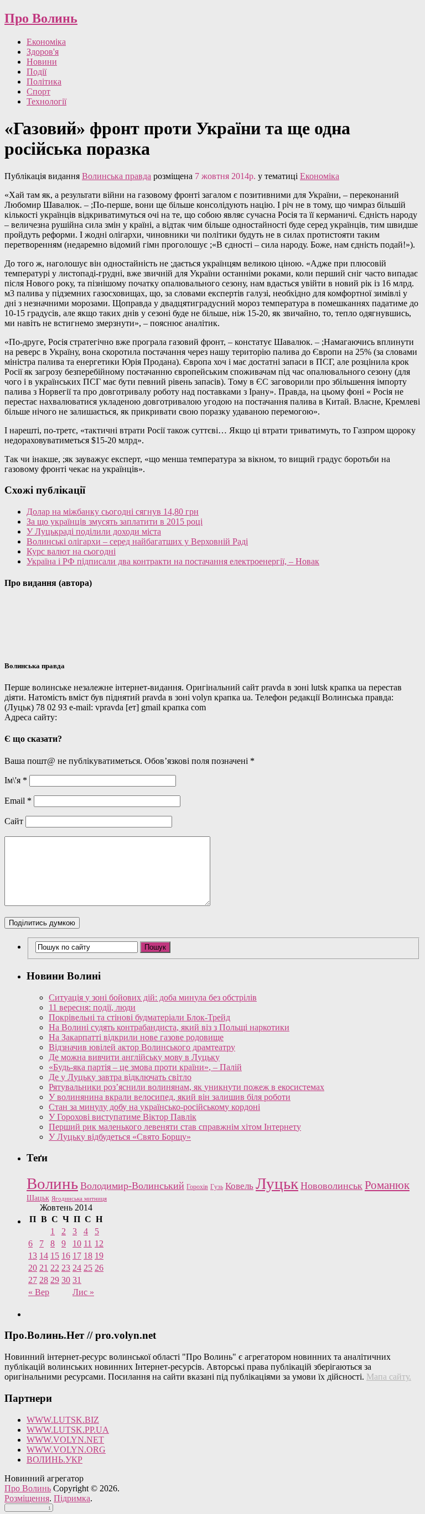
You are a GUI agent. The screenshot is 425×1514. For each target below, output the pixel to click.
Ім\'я (15, 780)
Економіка (46, 41)
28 (43, 1280)
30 (65, 1280)
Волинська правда (116, 176)
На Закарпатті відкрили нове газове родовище (136, 1037)
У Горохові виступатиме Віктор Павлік (122, 1117)
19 (99, 1255)
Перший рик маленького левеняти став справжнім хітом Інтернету (175, 1126)
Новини (42, 61)
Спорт (38, 91)
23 (65, 1267)
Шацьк (38, 1198)
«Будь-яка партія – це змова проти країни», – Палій (145, 1067)
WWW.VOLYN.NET (65, 1439)
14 (43, 1255)
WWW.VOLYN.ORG (66, 1449)
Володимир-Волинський (132, 1185)
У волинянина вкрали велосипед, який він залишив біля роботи (170, 1097)
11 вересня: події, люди (92, 1007)
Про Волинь (40, 18)
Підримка (72, 1498)
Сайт (13, 821)
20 (32, 1267)
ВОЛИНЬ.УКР (54, 1459)
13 (32, 1255)
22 (54, 1267)
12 (99, 1243)
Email (18, 800)
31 (76, 1280)
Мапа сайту (387, 1376)
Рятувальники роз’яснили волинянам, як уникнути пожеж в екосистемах (186, 1087)
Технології (46, 101)
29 (54, 1280)
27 (32, 1280)
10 (76, 1243)
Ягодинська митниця (79, 1199)
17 (76, 1255)
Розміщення (26, 1498)
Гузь (216, 1187)
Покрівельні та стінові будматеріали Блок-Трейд (139, 1017)
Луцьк (277, 1183)
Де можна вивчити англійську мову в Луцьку (134, 1057)
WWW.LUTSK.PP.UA (68, 1429)
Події (36, 71)
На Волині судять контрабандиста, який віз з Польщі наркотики (169, 1027)
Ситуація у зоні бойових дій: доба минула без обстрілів (153, 997)
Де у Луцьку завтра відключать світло (120, 1077)
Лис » (83, 1292)
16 (65, 1255)
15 (54, 1255)
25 (88, 1267)
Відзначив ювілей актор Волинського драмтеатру (142, 1047)
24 (76, 1267)
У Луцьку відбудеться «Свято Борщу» (120, 1136)
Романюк (387, 1185)
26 (99, 1267)
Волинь (52, 1183)
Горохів (197, 1187)
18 (88, 1255)
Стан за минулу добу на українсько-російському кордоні (154, 1107)
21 (43, 1267)
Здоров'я (43, 51)
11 (88, 1243)
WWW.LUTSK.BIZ (63, 1419)
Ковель (239, 1186)
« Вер (38, 1292)
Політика (44, 81)
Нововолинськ (331, 1185)
